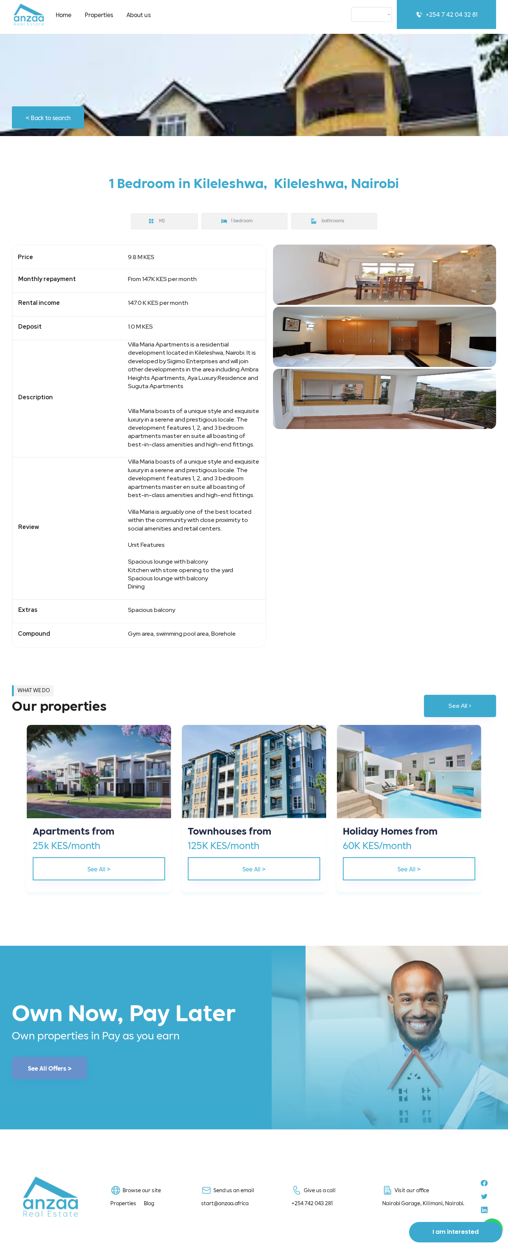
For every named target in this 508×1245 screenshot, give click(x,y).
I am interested (456, 1232)
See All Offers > (49, 1068)
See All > (460, 706)
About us (138, 14)
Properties (99, 14)
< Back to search (48, 117)
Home (63, 14)
